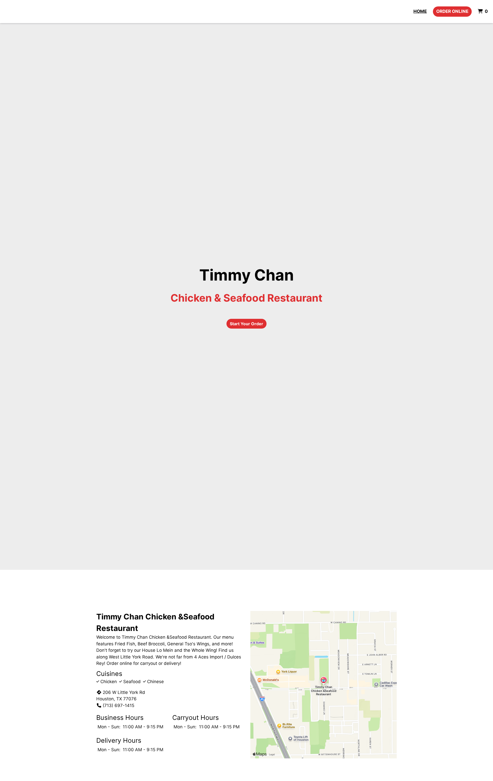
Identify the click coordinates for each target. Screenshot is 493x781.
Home (420, 11)
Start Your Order (246, 323)
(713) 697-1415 (118, 705)
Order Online (452, 11)
